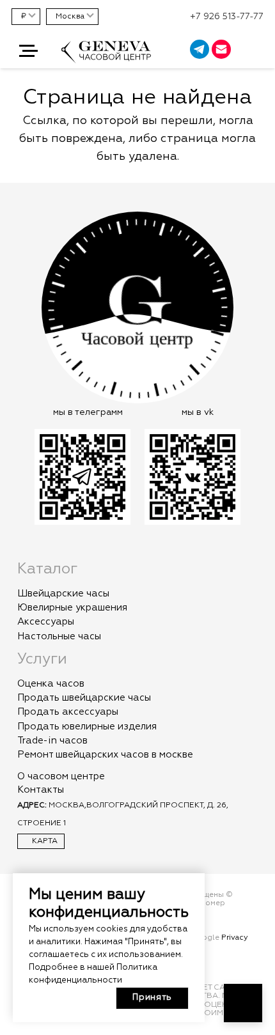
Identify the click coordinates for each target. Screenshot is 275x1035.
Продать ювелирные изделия (87, 726)
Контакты (40, 790)
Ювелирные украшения (72, 607)
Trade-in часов (52, 740)
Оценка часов (50, 684)
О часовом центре (61, 776)
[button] (28, 51)
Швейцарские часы (63, 593)
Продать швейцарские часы (84, 698)
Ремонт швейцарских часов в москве (105, 754)
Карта (44, 841)
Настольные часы (59, 636)
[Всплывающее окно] (258, 51)
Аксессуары (45, 621)
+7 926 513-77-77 (226, 16)
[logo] (106, 58)
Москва (70, 16)
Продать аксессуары (67, 712)
